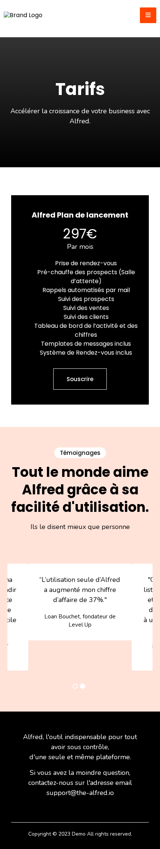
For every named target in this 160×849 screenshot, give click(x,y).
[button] (148, 15)
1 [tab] (75, 686)
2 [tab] (82, 686)
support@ (62, 792)
